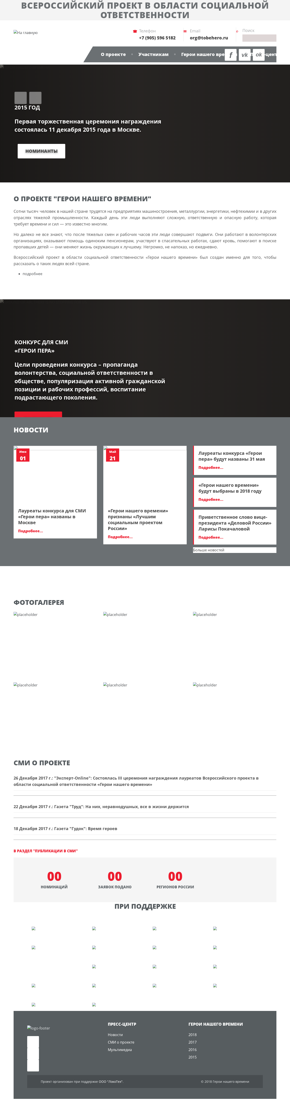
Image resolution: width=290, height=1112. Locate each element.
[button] (20, 98)
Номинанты (41, 151)
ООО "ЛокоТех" (111, 1081)
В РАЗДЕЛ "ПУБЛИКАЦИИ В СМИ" (46, 850)
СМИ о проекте (121, 1042)
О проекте (113, 54)
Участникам (153, 54)
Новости (115, 1034)
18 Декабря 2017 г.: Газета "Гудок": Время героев (65, 828)
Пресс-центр (265, 54)
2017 (192, 1042)
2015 (192, 1057)
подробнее (32, 273)
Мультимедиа (120, 1049)
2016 (192, 1049)
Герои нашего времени (209, 54)
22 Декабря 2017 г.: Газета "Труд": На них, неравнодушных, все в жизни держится (101, 806)
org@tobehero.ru (209, 38)
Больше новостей (208, 550)
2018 (192, 1034)
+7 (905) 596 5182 (157, 38)
